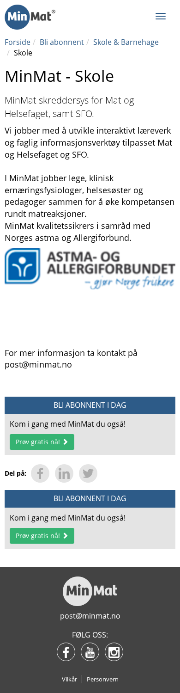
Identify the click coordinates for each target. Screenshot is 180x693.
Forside (17, 42)
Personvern (103, 679)
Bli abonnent (62, 42)
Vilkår (69, 679)
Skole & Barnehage (126, 42)
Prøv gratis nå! (39, 441)
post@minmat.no (90, 616)
